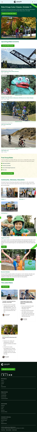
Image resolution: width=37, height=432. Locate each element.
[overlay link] (18, 60)
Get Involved (4, 403)
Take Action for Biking (4, 411)
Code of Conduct (14, 429)
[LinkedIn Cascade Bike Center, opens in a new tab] (11, 375)
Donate (2, 408)
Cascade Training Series (4, 398)
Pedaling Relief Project (4, 418)
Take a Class (3, 410)
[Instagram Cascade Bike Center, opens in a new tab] (7, 375)
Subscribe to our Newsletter (8, 369)
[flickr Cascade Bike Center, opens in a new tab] (3, 375)
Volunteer (2, 407)
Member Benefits (3, 386)
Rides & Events (4, 392)
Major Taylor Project (4, 420)
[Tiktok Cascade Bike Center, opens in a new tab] (5, 375)
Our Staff (2, 383)
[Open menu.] (2, 2)
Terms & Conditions (8, 429)
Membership (3, 405)
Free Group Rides (3, 393)
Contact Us (2, 382)
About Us (2, 380)
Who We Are (4, 378)
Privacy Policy (3, 429)
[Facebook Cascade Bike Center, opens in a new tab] (1, 375)
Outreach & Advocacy (6, 417)
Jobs (1, 385)
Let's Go (2, 421)
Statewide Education (4, 423)
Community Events (3, 395)
